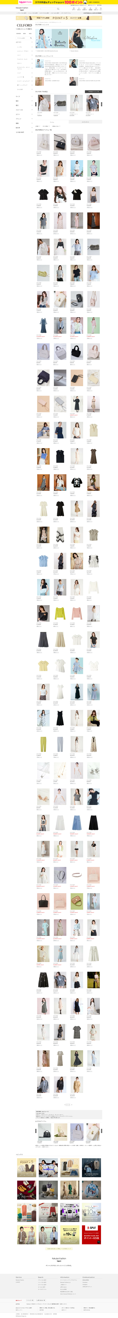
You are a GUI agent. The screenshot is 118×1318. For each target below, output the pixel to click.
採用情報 (55, 1314)
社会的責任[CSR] (48, 1314)
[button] (44, 107)
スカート (19, 63)
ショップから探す (42, 1282)
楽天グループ (91, 5)
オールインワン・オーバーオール (23, 68)
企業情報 (18, 1314)
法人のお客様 (63, 1289)
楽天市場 (99, 5)
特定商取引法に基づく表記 (66, 1291)
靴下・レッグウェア (22, 85)
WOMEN (18, 33)
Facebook (85, 1282)
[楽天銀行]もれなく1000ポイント (78, 5)
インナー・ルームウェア (23, 81)
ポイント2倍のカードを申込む (68, 1307)
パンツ (19, 55)
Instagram (85, 1284)
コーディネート (85, 121)
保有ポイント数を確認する (89, 1307)
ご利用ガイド (63, 1284)
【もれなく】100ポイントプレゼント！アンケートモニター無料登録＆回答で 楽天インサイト (46, 1304)
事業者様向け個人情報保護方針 (36, 1314)
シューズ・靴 (20, 77)
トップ (36, 22)
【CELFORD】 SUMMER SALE (52, 80)
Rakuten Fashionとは (65, 1282)
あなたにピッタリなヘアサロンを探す (24, 1307)
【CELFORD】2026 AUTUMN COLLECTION (89, 80)
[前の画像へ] (35, 104)
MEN (24, 33)
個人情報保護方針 (25, 1314)
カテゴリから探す (42, 1284)
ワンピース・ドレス (22, 59)
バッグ (19, 73)
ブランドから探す (42, 1280)
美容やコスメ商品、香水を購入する (47, 1307)
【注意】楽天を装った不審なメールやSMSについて (59, 1248)
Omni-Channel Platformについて (68, 1294)
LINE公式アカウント (87, 1286)
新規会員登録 (86, 1280)
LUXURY (18, 1282)
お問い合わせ (63, 1287)
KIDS (30, 33)
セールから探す (41, 1287)
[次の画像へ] (101, 104)
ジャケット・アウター (22, 51)
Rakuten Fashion (44, 22)
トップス (19, 47)
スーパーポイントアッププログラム (68, 1280)
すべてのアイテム (42, 1289)
